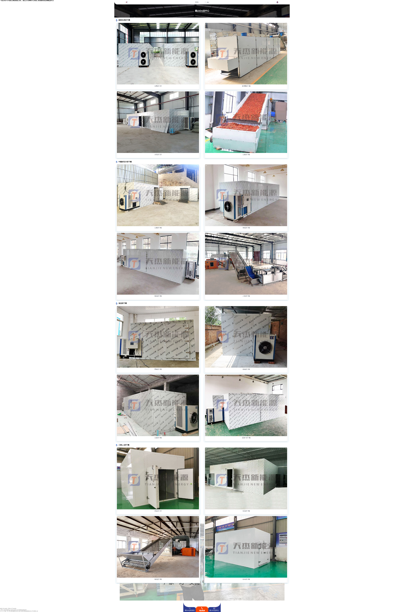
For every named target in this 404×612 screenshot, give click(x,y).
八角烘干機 (246, 296)
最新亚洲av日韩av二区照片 (17, 611)
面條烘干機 (158, 369)
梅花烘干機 (158, 579)
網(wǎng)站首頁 (190, 610)
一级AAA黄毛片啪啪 (9, 611)
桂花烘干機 (246, 511)
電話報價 (202, 610)
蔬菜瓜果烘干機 (124, 20)
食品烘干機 (123, 303)
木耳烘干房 (158, 154)
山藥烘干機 (158, 227)
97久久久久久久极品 (3, 611)
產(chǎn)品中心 (214, 610)
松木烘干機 (246, 579)
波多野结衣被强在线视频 (25, 611)
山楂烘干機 (246, 154)
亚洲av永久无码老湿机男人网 (33, 611)
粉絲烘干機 (246, 369)
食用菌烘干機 (246, 86)
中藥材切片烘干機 (125, 162)
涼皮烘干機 (158, 437)
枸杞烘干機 (246, 227)
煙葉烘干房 (158, 511)
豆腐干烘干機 (246, 437)
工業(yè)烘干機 (124, 445)
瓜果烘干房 (158, 86)
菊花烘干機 (158, 296)
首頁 (196, 2)
